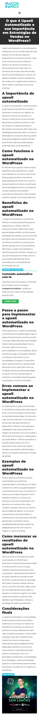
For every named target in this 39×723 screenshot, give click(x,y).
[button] (19, 13)
